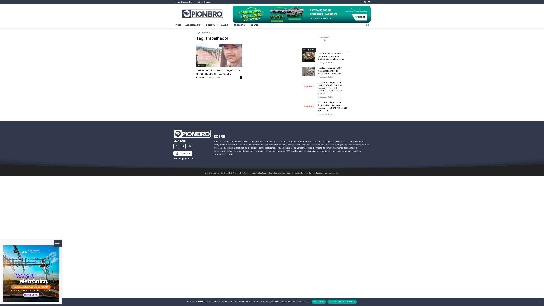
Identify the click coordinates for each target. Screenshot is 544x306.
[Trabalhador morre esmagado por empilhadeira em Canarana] (219, 55)
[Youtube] (189, 146)
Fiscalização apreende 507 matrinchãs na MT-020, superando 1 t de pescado (330, 71)
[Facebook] (176, 146)
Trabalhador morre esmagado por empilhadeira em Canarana (218, 71)
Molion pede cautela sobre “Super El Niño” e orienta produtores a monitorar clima (331, 56)
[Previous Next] (31, 273)
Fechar (58, 243)
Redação (200, 77)
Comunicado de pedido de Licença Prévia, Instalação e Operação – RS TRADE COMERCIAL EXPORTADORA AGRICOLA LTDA (330, 88)
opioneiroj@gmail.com (183, 158)
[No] (540, 301)
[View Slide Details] (302, 14)
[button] (367, 25)
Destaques (201, 65)
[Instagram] (183, 146)
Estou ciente (319, 301)
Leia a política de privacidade (342, 301)
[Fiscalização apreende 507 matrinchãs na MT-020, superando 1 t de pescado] (308, 71)
